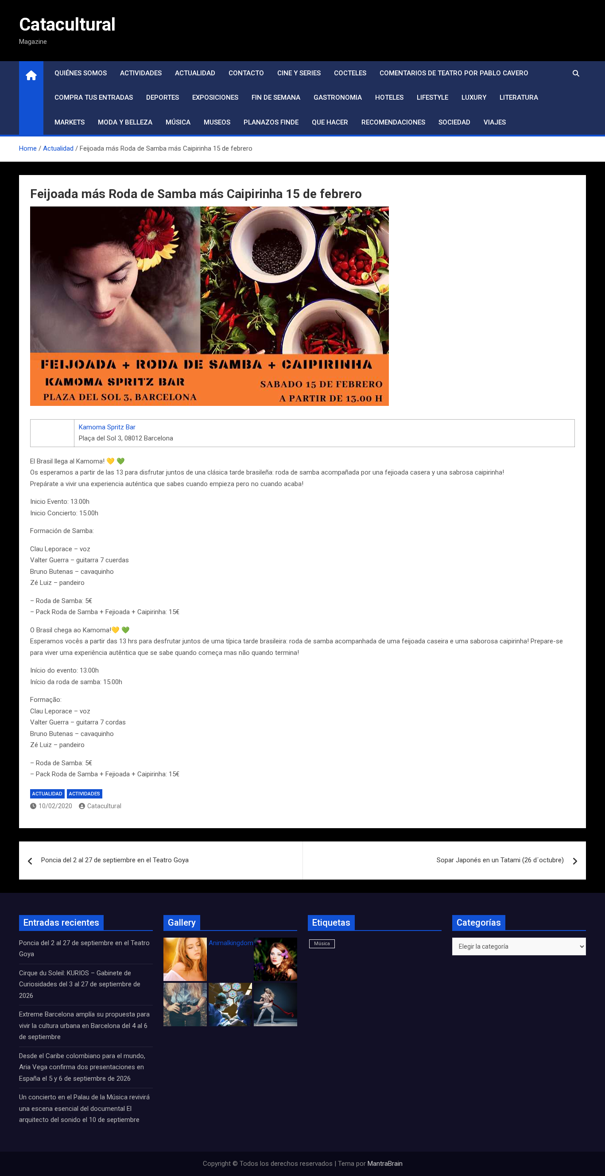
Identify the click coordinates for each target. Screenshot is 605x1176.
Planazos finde (271, 122)
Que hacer (330, 122)
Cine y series (299, 73)
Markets (69, 122)
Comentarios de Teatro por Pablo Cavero (454, 73)
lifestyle (432, 97)
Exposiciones (215, 97)
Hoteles (389, 97)
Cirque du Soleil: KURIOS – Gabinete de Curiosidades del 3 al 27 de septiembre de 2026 (79, 984)
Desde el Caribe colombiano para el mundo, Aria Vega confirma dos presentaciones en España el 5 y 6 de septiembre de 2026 (82, 1067)
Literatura (519, 97)
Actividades (141, 73)
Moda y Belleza (125, 122)
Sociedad (454, 122)
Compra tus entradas (93, 97)
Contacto (246, 73)
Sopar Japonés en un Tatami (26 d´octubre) (500, 860)
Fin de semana (276, 97)
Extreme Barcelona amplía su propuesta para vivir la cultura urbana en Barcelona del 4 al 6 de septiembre (84, 1025)
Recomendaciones (393, 122)
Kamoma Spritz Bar (107, 427)
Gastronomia (338, 97)
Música (178, 122)
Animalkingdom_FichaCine (247, 943)
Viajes (495, 122)
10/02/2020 (55, 806)
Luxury (474, 97)
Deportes (162, 97)
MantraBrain (385, 1164)
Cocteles (350, 73)
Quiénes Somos (80, 73)
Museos (217, 122)
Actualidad (195, 73)
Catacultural (67, 24)
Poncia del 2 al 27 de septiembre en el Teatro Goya (115, 860)
